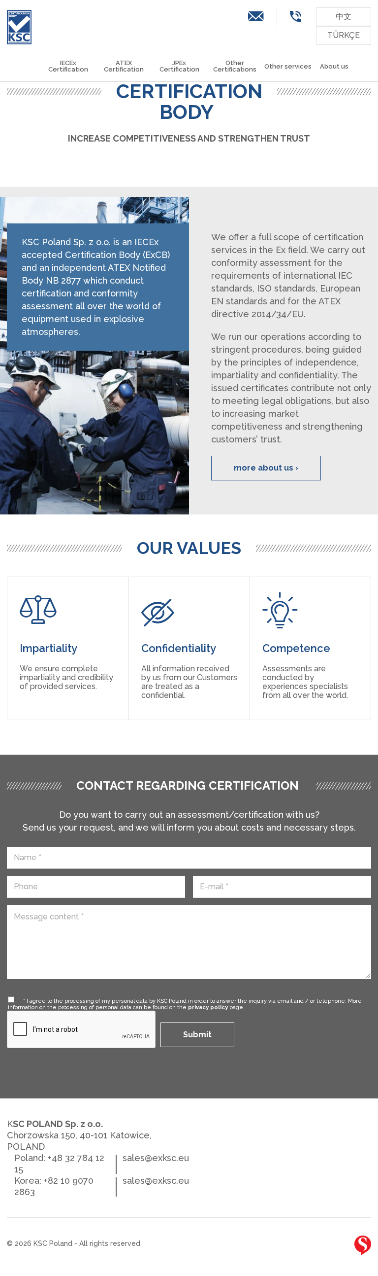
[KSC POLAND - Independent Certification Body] (19, 27)
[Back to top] (331, 1247)
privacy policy (208, 1007)
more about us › (266, 468)
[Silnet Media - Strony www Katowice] (362, 1245)
